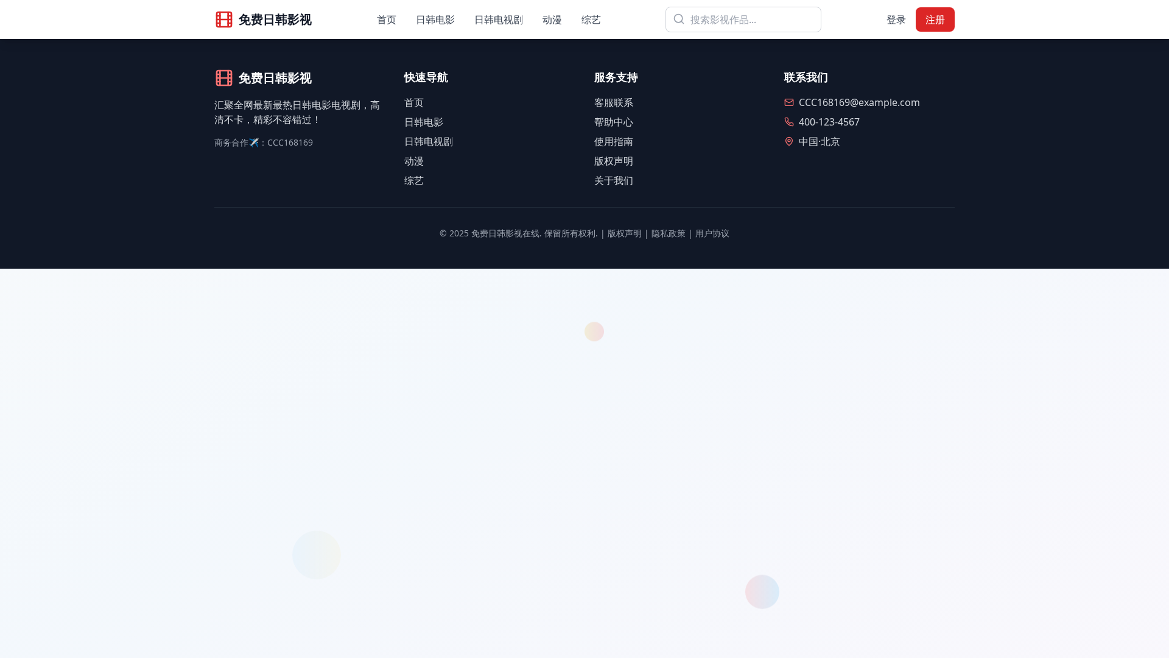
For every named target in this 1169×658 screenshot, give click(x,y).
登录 (896, 19)
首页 (386, 19)
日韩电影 (435, 19)
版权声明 (613, 161)
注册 (935, 19)
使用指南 (613, 141)
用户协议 (712, 233)
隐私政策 (668, 233)
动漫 (552, 19)
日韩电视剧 (498, 19)
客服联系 (613, 102)
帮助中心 (613, 122)
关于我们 (613, 180)
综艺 (591, 19)
